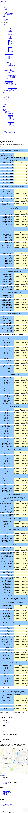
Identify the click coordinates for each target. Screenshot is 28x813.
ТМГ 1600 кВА (11, 124)
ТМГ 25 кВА (10, 113)
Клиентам (5, 18)
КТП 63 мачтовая (11, 74)
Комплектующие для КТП (8, 126)
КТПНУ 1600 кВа (12, 68)
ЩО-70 (6, 11)
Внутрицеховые (8, 79)
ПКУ (6, 9)
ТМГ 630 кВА (11, 122)
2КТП (9, 40)
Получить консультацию (5, 747)
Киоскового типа (9, 54)
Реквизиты (5, 794)
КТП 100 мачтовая (12, 75)
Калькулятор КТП (20, 1)
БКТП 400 (10, 57)
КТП (6, 6)
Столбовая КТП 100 (12, 86)
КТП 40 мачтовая (11, 72)
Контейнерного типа (9, 90)
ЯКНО (6, 12)
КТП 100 (10, 30)
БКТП (6, 55)
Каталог (4, 5)
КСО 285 (7, 95)
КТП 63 (9, 29)
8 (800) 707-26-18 (4, 1)
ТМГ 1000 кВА (11, 123)
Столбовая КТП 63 (12, 85)
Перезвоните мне (11, 1)
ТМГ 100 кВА (11, 117)
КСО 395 (7, 103)
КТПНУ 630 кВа (11, 65)
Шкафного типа (8, 78)
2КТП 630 (10, 49)
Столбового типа (9, 83)
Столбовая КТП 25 (12, 84)
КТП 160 (10, 31)
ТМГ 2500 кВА (11, 125)
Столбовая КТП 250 (12, 89)
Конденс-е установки (10, 132)
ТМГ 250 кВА (11, 119)
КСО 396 (7, 104)
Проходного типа (9, 82)
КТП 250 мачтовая (12, 77)
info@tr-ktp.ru (6, 727)
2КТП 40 (10, 42)
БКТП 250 (10, 56)
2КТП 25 (10, 41)
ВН (6, 127)
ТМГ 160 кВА (11, 118)
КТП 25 (9, 27)
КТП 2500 (10, 38)
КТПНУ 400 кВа (11, 64)
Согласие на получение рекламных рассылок (13, 796)
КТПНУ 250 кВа (11, 63)
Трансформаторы (6, 3)
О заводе (5, 15)
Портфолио (5, 19)
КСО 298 (7, 97)
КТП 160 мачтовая (12, 76)
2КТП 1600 (10, 51)
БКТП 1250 (10, 61)
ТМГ (6, 112)
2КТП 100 (10, 44)
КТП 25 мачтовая (11, 71)
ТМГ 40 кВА (10, 115)
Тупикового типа (9, 81)
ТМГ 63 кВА (10, 116)
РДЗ (6, 129)
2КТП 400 (10, 48)
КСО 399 (7, 105)
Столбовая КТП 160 (12, 88)
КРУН (6, 8)
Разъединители (8, 14)
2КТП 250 (10, 47)
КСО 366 (7, 98)
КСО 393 (7, 102)
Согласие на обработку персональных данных (13, 795)
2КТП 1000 (10, 50)
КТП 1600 (10, 37)
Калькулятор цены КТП (8, 804)
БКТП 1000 (10, 59)
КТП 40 (9, 28)
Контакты (5, 20)
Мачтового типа (8, 70)
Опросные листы (6, 805)
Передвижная (8, 91)
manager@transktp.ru (7, 729)
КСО (6, 7)
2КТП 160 (10, 45)
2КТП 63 (10, 43)
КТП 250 (10, 33)
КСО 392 (7, 101)
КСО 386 (7, 99)
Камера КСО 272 (9, 93)
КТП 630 (10, 35)
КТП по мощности (7, 16)
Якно (4, 110)
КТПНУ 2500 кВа (12, 69)
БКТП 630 (10, 58)
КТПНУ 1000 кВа (12, 67)
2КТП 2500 (10, 52)
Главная (4, 134)
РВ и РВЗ (7, 130)
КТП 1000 (10, 36)
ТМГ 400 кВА (11, 120)
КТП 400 (10, 34)
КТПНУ (7, 62)
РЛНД (6, 131)
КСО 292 (7, 96)
